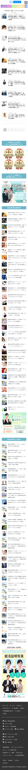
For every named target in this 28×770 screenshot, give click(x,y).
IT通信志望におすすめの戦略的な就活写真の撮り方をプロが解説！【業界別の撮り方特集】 (17, 376)
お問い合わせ (19, 752)
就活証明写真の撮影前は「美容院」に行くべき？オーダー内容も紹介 (16, 72)
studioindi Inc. (12, 766)
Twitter (4, 760)
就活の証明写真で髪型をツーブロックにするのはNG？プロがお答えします (17, 39)
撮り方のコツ (7, 708)
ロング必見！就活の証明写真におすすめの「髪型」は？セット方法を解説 (16, 116)
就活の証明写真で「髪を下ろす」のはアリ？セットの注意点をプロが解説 (16, 61)
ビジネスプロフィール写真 (11, 739)
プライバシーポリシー (8, 755)
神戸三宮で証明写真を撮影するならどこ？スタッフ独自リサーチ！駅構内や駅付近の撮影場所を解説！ (17, 546)
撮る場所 (16, 708)
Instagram (10, 760)
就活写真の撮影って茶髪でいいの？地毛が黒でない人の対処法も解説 (16, 17)
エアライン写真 (8, 723)
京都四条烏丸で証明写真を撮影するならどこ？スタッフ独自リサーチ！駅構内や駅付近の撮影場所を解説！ (17, 559)
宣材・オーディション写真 (11, 734)
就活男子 (16, 14)
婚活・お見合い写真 (9, 736)
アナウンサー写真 (9, 729)
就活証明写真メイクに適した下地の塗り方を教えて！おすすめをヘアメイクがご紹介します (17, 257)
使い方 (19, 705)
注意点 (18, 711)
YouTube (17, 760)
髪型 (21, 25)
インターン (15, 58)
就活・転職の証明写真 (10, 721)
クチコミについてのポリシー (18, 747)
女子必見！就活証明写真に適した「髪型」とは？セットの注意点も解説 (16, 83)
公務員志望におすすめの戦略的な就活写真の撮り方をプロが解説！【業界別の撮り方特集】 (17, 578)
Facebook (5, 763)
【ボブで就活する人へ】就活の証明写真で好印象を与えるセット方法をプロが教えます (17, 502)
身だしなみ (21, 14)
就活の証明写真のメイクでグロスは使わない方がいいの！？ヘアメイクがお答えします (17, 389)
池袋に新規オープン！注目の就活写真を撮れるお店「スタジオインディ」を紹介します (17, 289)
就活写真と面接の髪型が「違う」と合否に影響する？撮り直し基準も (16, 94)
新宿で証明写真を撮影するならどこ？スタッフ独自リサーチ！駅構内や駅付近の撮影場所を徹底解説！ (17, 615)
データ (17, 69)
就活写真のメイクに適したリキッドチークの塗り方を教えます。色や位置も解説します (17, 264)
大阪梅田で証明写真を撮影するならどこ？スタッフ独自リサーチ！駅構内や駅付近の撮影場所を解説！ (17, 495)
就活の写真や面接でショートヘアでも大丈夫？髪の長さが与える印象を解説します (16, 105)
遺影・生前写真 (8, 742)
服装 (13, 69)
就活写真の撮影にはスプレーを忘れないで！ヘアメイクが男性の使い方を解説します (16, 50)
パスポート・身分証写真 (10, 726)
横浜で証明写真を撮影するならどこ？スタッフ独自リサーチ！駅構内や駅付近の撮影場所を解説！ (17, 641)
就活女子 (11, 14)
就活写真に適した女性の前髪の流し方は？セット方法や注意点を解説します (16, 28)
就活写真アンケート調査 (8, 752)
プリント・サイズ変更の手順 (9, 750)
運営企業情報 (6, 747)
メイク (9, 6)
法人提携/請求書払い (20, 755)
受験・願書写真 (20, 729)
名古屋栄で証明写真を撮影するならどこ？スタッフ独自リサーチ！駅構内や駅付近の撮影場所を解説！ (17, 622)
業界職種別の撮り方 (9, 711)
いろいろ (6, 705)
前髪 (15, 36)
